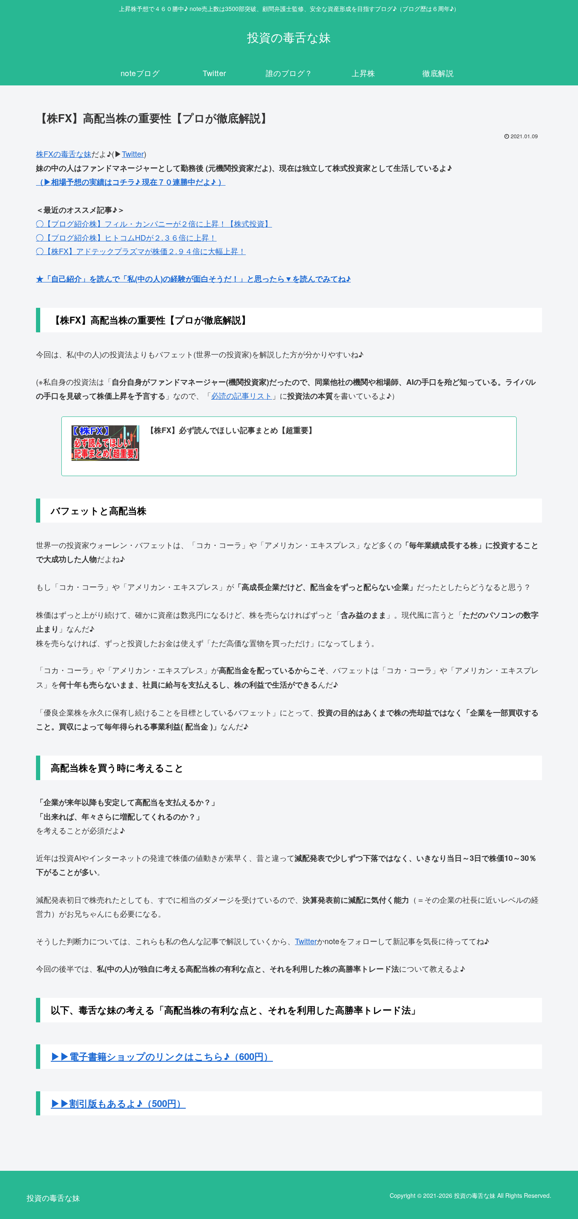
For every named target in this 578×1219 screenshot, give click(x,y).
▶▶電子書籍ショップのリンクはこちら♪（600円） (162, 1056)
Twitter (133, 153)
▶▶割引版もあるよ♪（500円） (118, 1103)
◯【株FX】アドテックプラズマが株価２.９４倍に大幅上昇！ (141, 250)
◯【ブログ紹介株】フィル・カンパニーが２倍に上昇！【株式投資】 (154, 223)
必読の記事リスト (241, 395)
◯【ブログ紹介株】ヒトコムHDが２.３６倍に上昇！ (126, 237)
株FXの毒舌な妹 (63, 153)
